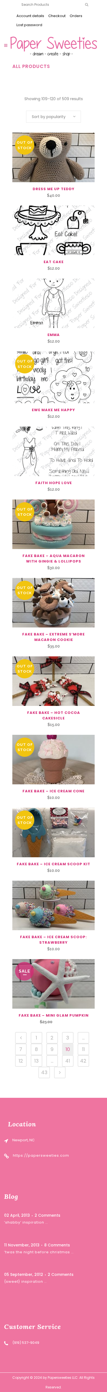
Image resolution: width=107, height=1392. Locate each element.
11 (83, 1049)
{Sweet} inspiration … (25, 1281)
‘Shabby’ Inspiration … (26, 1222)
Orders (76, 15)
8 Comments (57, 1245)
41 (67, 1060)
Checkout (57, 15)
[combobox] (53, 117)
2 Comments (47, 1215)
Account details (30, 15)
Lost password (29, 25)
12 (21, 1060)
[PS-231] (53, 377)
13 (36, 1060)
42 (83, 1060)
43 (44, 1072)
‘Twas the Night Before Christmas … (39, 1252)
